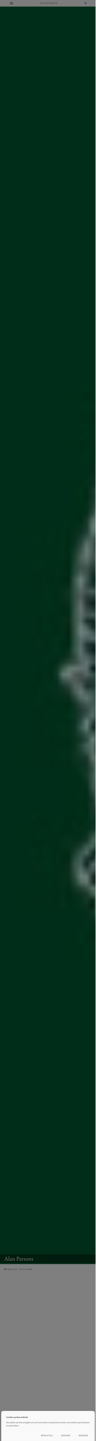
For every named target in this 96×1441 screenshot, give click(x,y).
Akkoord (65, 1436)
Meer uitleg (47, 1436)
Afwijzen (83, 1436)
